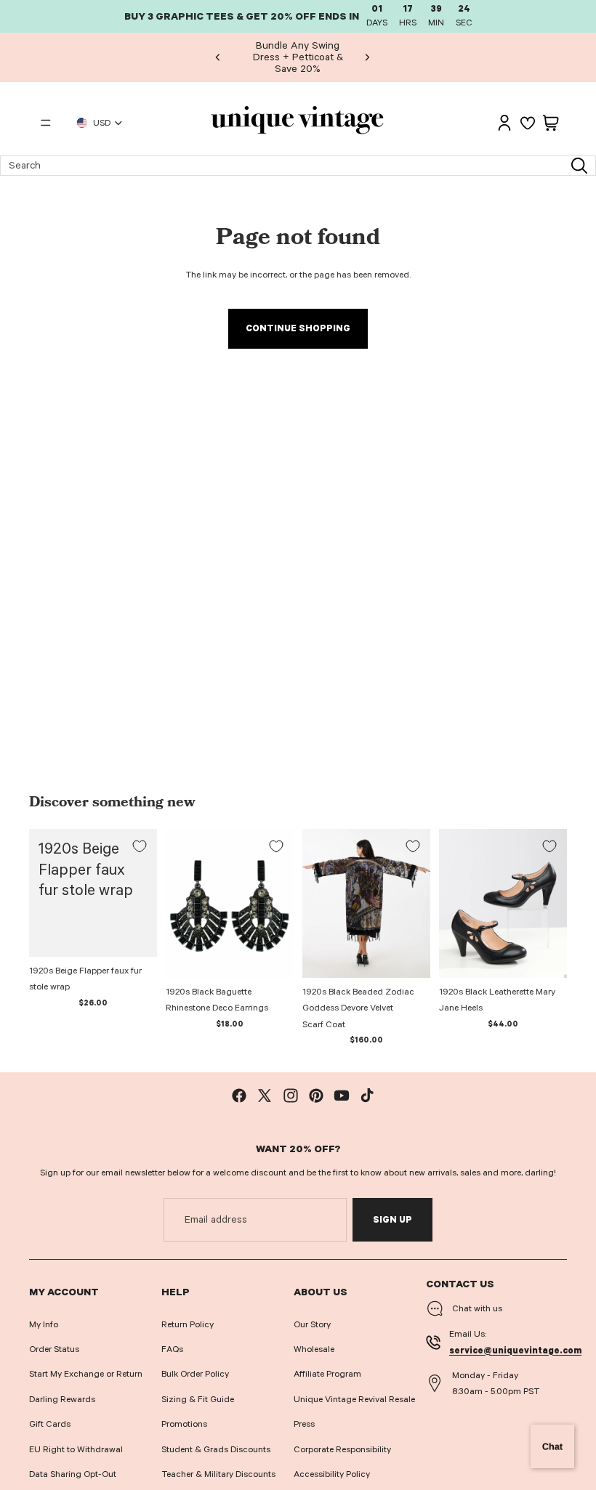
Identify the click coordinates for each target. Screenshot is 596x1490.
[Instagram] (290, 1095)
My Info (43, 1324)
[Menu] (46, 122)
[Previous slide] (218, 57)
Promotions (184, 1424)
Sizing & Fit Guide (197, 1399)
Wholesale (314, 1349)
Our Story (312, 1324)
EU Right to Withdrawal (76, 1449)
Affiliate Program (327, 1373)
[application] (552, 1446)
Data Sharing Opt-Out (72, 1474)
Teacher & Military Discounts (218, 1474)
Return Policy (187, 1324)
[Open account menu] (504, 123)
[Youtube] (341, 1095)
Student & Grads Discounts (215, 1449)
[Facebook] (239, 1095)
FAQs (172, 1349)
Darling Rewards (62, 1399)
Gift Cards (50, 1424)
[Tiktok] (367, 1095)
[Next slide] (367, 57)
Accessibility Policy (332, 1474)
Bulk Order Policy (195, 1373)
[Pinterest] (316, 1095)
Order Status (54, 1349)
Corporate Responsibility (342, 1449)
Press (304, 1424)
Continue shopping (298, 328)
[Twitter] (264, 1095)
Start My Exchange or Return (85, 1373)
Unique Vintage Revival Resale (354, 1399)
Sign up (392, 1219)
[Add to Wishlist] (139, 846)
